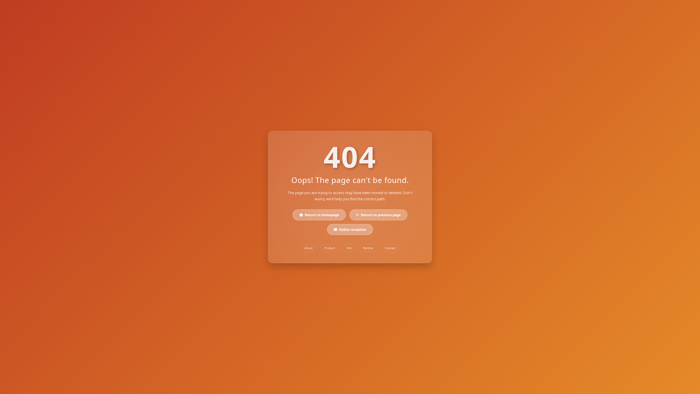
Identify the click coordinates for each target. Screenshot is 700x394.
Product (329, 248)
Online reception (352, 229)
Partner (368, 248)
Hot (349, 248)
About (308, 248)
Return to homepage (322, 215)
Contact (390, 248)
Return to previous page (381, 215)
